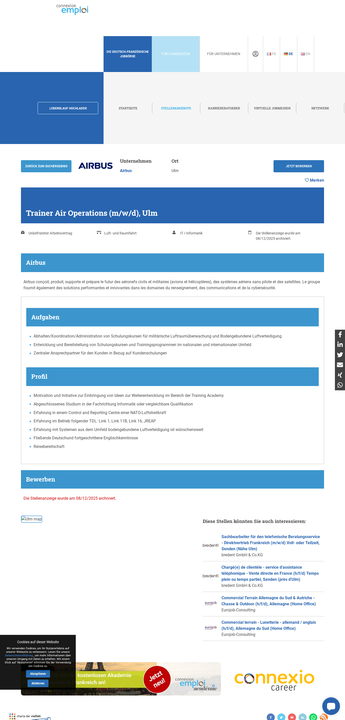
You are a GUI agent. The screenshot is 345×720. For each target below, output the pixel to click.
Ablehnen (38, 683)
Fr (273, 54)
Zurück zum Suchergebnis (46, 166)
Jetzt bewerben (299, 166)
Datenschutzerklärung (19, 655)
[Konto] (255, 54)
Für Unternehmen (223, 54)
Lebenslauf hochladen (68, 108)
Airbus (126, 170)
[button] (331, 706)
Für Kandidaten (175, 54)
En (307, 54)
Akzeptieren (38, 674)
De (290, 54)
